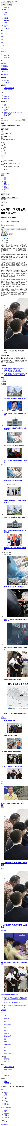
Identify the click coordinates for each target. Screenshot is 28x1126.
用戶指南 (6, 115)
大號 (7, 242)
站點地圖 (6, 98)
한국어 (5, 1095)
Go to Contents (4, 1)
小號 (7, 238)
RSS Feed (6, 28)
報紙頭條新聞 (4, 72)
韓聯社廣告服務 (8, 89)
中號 (7, 240)
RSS (5, 95)
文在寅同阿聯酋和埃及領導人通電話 (14, 368)
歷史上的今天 (4, 74)
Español (6, 1101)
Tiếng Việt (6, 1104)
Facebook (6, 25)
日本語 (5, 1098)
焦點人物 (6, 80)
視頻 (2, 60)
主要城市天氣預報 (9, 88)
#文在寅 (3, 122)
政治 (2, 36)
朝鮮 (2, 48)
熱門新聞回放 (4, 66)
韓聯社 (2, 123)
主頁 (2, 1010)
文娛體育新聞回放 (9, 1053)
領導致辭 (6, 109)
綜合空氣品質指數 (6, 139)
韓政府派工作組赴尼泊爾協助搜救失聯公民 (12, 803)
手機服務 (6, 96)
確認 (2, 205)
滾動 (2, 34)
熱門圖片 (3, 718)
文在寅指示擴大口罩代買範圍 (12, 370)
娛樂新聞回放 (4, 69)
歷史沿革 (6, 110)
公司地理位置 (7, 114)
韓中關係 (3, 51)
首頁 (5, 104)
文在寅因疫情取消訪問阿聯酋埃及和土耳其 (15, 373)
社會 (2, 42)
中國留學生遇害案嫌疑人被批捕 (9, 994)
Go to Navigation (12, 1)
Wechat (5, 24)
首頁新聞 (3, 931)
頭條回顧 (3, 63)
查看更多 (5, 129)
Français (6, 1103)
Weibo (5, 22)
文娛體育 (3, 45)
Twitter (5, 27)
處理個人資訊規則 (6, 1107)
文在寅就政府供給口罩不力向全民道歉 (14, 375)
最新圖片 (6, 55)
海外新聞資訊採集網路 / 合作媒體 (13, 112)
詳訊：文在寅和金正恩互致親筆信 (13, 371)
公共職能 (6, 107)
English (5, 1097)
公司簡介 (6, 106)
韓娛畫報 (6, 57)
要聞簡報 (6, 1061)
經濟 (2, 39)
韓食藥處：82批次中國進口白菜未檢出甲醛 (15, 997)
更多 (2, 716)
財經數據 (6, 82)
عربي (5, 1100)
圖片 (2, 54)
